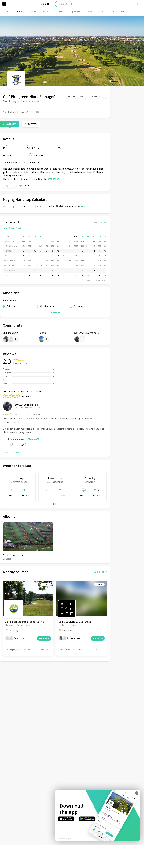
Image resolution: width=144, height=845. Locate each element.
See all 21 (99, 571)
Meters (104, 222)
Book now (44, 638)
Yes (31, 112)
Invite (82, 96)
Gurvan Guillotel (25, 405)
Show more (55, 312)
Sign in (45, 4)
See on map (34, 101)
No (37, 112)
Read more (53, 179)
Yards (96, 222)
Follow (71, 96)
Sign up (63, 4)
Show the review (11, 453)
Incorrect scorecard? (96, 280)
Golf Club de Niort (12, 228)
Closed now (28, 162)
